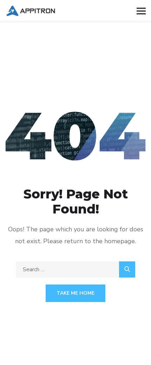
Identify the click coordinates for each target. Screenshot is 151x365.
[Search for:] (75, 269)
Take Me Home (75, 293)
